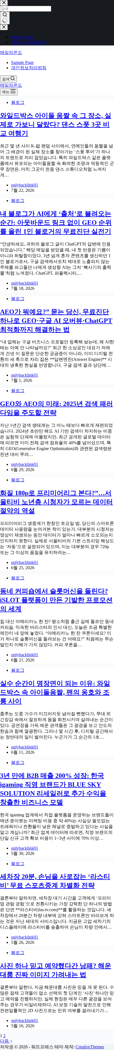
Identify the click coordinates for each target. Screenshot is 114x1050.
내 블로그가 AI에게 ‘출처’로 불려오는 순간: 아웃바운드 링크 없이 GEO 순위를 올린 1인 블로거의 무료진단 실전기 (56, 222)
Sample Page (22, 62)
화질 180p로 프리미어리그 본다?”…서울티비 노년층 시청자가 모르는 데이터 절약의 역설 (56, 501)
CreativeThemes (90, 1046)
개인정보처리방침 (28, 67)
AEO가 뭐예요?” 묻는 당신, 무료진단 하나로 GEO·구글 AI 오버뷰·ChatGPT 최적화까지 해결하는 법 (56, 320)
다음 (5, 1041)
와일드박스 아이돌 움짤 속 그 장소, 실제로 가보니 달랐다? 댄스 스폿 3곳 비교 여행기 (55, 124)
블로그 (17, 102)
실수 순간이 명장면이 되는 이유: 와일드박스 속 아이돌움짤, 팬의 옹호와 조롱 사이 (55, 692)
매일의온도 (11, 52)
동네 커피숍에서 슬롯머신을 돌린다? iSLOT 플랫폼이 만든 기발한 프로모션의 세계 (56, 599)
